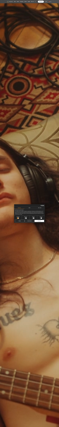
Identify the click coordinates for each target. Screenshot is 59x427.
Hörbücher (21, 1)
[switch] (26, 218)
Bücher (25, 1)
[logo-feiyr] (10, 2)
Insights (29, 1)
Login (46, 1)
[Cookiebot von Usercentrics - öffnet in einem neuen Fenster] (41, 205)
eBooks (18, 1)
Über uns (32, 1)
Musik (15, 1)
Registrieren (41, 1)
